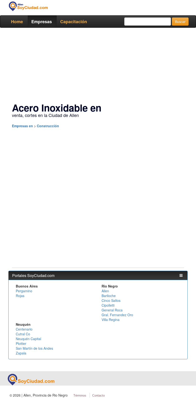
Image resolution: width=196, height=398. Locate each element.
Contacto (98, 395)
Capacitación (73, 21)
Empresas (41, 21)
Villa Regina (111, 319)
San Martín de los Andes (34, 348)
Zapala (21, 353)
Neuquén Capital (28, 338)
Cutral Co (23, 334)
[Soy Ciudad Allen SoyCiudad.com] (28, 6)
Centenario (24, 329)
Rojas (20, 295)
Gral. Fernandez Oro (117, 314)
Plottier (21, 343)
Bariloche (109, 295)
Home (17, 21)
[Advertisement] (98, 66)
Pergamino (24, 290)
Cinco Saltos (111, 300)
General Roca (112, 310)
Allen (105, 290)
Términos (79, 395)
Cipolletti (108, 305)
